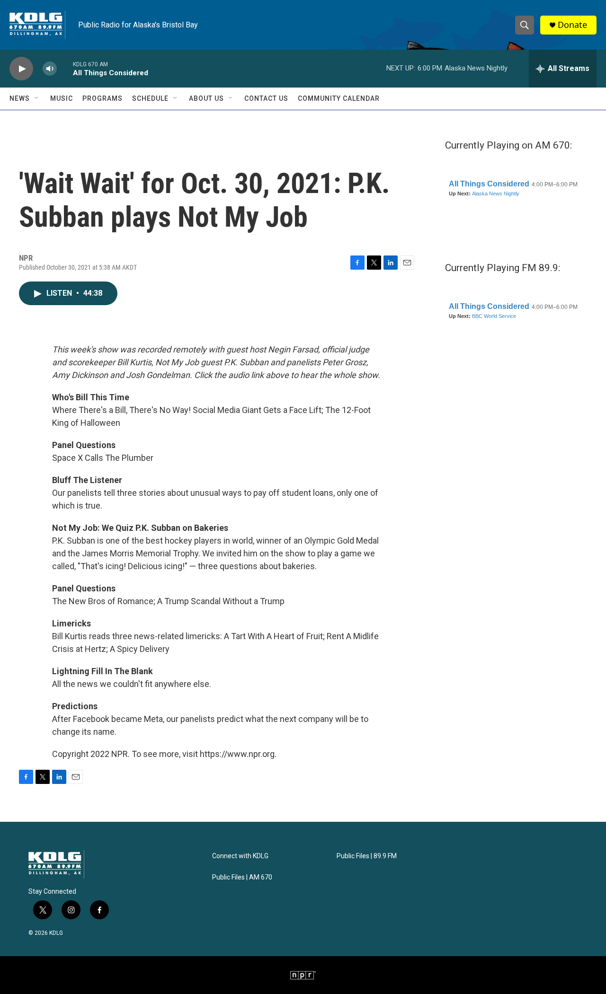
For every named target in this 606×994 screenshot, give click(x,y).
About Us (206, 98)
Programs (102, 98)
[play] (21, 68)
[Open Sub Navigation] (37, 98)
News (19, 98)
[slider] (64, 68)
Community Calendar (339, 98)
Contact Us (266, 98)
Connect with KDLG (240, 856)
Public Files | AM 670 (242, 877)
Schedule (150, 98)
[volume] (50, 68)
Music (61, 98)
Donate (572, 25)
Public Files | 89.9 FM (367, 856)
